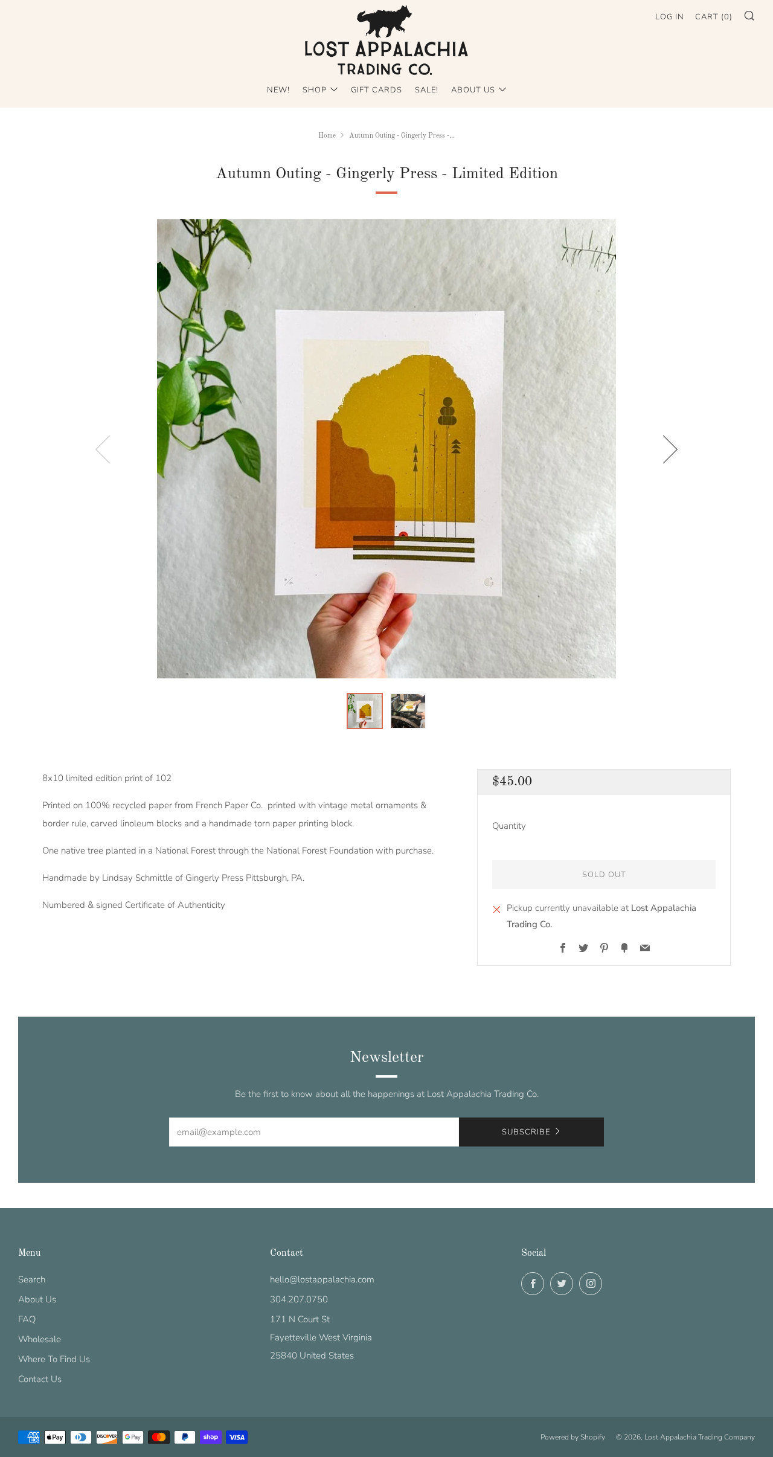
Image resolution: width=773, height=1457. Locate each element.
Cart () (714, 16)
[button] (365, 711)
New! (278, 90)
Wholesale (39, 1339)
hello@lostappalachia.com (322, 1279)
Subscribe (526, 1132)
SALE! (426, 90)
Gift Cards (376, 90)
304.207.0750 (299, 1299)
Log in (669, 16)
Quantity (509, 826)
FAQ (27, 1319)
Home (327, 136)
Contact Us (40, 1379)
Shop (315, 90)
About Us (473, 90)
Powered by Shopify (572, 1437)
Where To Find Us (54, 1359)
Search (31, 1279)
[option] (386, 448)
